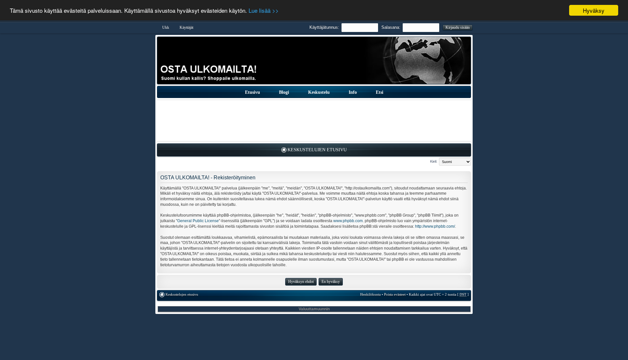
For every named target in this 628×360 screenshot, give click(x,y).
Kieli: (433, 161)
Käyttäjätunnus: (324, 27)
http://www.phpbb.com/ (435, 226)
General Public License (198, 221)
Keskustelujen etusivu (317, 149)
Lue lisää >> (264, 11)
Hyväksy (593, 10)
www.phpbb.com (348, 221)
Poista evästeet (395, 294)
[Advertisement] (314, 120)
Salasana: (390, 27)
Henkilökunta (370, 294)
